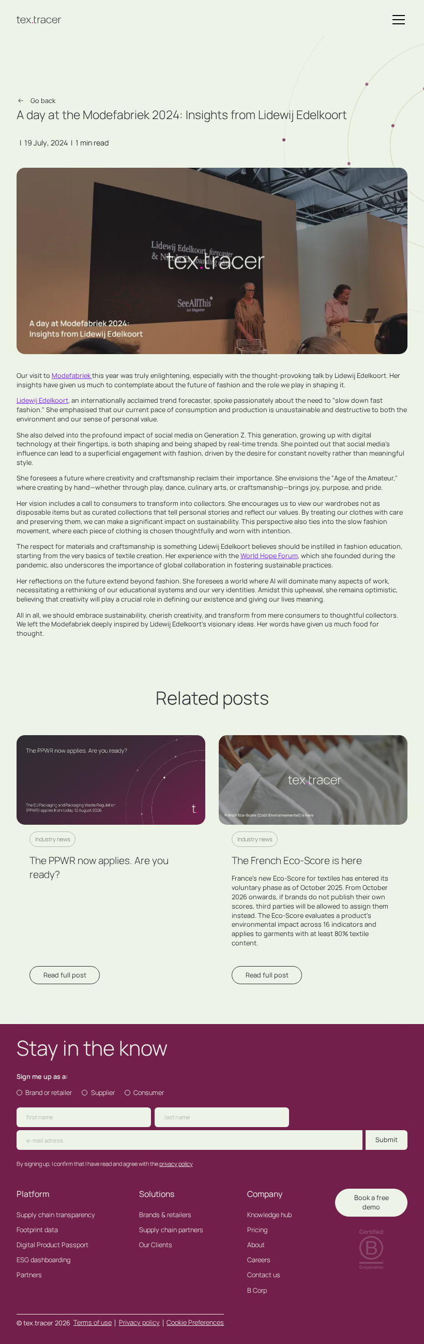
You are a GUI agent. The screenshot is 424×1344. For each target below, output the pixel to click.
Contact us (263, 1274)
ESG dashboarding (43, 1259)
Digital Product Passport (52, 1244)
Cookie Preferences (195, 1322)
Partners (29, 1274)
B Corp (257, 1290)
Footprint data (37, 1229)
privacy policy (176, 1163)
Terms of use (92, 1322)
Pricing (257, 1229)
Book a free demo (371, 1202)
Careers (258, 1259)
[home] (39, 19)
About (256, 1244)
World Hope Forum (269, 555)
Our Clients (155, 1244)
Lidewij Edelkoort (42, 400)
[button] (397, 19)
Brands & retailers (165, 1214)
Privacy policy (139, 1322)
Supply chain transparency (56, 1214)
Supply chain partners (171, 1229)
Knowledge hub (269, 1214)
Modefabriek (72, 375)
